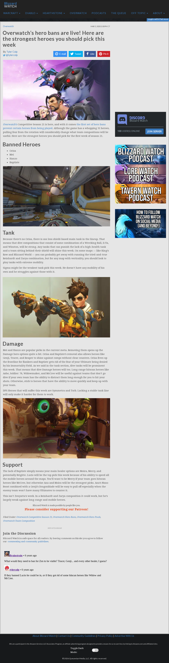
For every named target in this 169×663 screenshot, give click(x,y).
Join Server (154, 131)
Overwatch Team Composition (19, 521)
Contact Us (64, 635)
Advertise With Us (124, 635)
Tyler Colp (11, 51)
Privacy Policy (105, 635)
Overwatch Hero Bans (64, 517)
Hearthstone (53, 13)
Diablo (30, 13)
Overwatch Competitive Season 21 (34, 517)
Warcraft (11, 13)
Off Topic (138, 13)
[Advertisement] (141, 45)
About (158, 13)
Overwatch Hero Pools (88, 517)
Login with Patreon (158, 19)
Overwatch (78, 13)
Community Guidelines (84, 635)
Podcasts (99, 13)
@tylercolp (11, 55)
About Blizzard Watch (44, 635)
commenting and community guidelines (28, 541)
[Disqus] (56, 591)
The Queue (118, 13)
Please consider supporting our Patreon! (56, 509)
